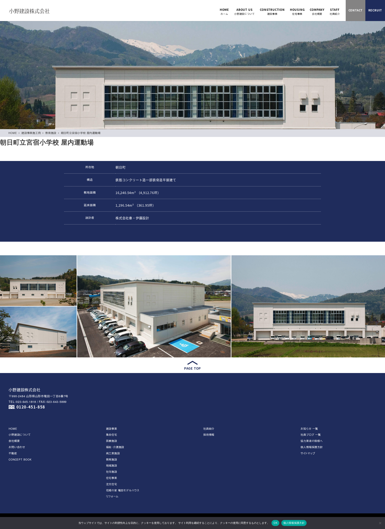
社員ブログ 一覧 (311, 434)
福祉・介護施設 (115, 447)
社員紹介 (208, 428)
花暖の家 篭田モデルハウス (122, 490)
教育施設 (111, 459)
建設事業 (111, 428)
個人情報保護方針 (312, 447)
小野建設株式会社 (24, 389)
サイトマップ (308, 453)
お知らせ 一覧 (309, 428)
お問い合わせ (17, 447)
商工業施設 (113, 453)
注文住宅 (111, 484)
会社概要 (14, 441)
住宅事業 (111, 478)
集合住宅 (111, 434)
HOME (13, 428)
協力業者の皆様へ (312, 441)
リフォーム (112, 496)
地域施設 (111, 465)
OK (275, 522)
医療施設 (111, 441)
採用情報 (208, 434)
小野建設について (20, 434)
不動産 (13, 453)
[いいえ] (380, 523)
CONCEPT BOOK (20, 459)
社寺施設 (111, 472)
